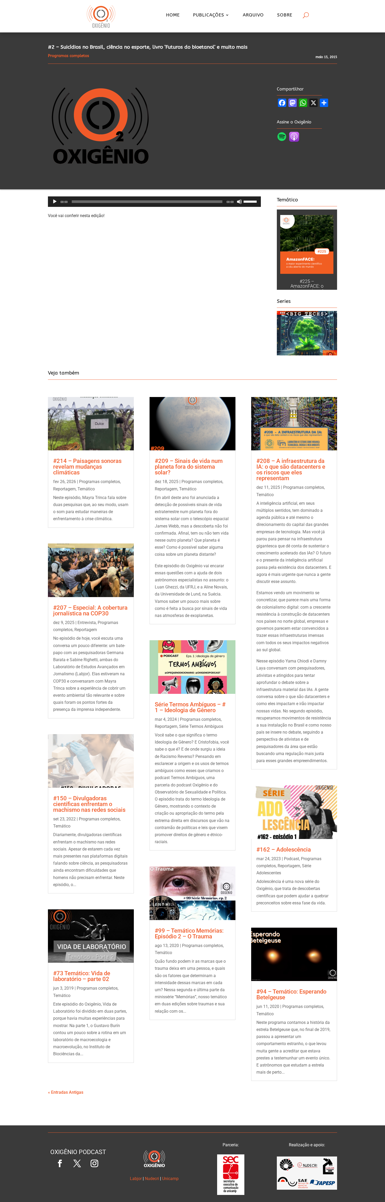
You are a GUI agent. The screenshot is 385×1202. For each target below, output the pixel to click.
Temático (86, 488)
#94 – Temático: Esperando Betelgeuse (291, 994)
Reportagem (64, 488)
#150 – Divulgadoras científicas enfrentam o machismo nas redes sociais (89, 804)
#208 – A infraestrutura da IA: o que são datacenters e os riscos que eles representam (290, 469)
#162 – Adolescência (283, 849)
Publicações (208, 15)
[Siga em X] (77, 1163)
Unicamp (170, 1178)
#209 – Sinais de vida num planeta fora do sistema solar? (189, 467)
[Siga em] (78, 1180)
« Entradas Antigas (65, 1092)
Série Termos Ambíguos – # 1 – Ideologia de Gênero (190, 707)
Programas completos (99, 481)
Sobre (284, 15)
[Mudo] (239, 201)
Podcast (291, 858)
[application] (154, 201)
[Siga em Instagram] (94, 1163)
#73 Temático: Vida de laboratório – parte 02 (81, 976)
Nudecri (152, 1178)
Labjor (136, 1178)
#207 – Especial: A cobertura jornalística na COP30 (90, 610)
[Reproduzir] (54, 201)
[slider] (251, 201)
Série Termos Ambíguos (201, 726)
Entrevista (87, 622)
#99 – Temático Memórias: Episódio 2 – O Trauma (189, 933)
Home (173, 15)
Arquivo (253, 15)
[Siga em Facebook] (59, 1163)
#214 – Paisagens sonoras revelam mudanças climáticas (87, 467)
